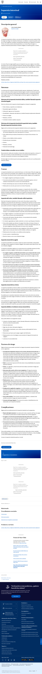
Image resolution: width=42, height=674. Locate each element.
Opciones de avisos (17, 59)
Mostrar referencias (5, 503)
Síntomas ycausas (4, 17)
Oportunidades (19, 58)
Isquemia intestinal (10, 10)
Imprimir (5, 498)
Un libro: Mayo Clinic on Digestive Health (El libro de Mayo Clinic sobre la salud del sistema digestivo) (20, 82)
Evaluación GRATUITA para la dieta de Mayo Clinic (20, 562)
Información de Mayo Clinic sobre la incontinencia (20, 555)
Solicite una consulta (6, 164)
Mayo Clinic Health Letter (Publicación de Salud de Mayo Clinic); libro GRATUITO (20, 566)
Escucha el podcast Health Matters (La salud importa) (20, 551)
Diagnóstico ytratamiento (10, 17)
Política (14, 58)
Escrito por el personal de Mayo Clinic (8, 442)
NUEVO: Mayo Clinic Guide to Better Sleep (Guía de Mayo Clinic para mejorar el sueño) (20, 547)
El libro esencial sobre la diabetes (19, 558)
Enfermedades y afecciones (7, 6)
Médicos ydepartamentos (18, 17)
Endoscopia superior (5, 516)
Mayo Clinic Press (23, 542)
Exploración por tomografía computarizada (9, 519)
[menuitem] (4, 17)
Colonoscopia (4, 514)
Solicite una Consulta (6, 13)
